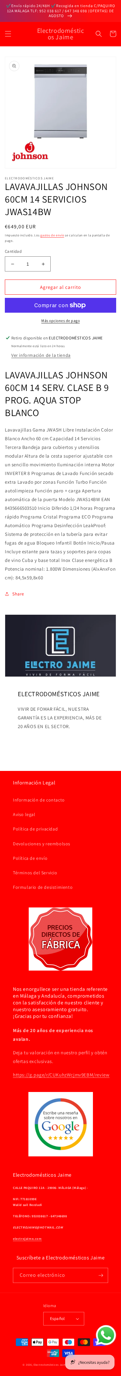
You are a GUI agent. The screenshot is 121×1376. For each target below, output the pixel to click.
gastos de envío (52, 235)
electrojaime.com (27, 1239)
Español (57, 1318)
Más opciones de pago (60, 320)
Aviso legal (24, 814)
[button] (8, 34)
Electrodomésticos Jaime (50, 1364)
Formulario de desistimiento (43, 887)
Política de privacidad (35, 829)
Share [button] (18, 594)
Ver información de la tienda (41, 355)
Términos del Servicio (35, 873)
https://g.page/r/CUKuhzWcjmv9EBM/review (61, 1075)
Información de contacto (39, 800)
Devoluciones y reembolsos (41, 844)
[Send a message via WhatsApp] (106, 1335)
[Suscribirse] (101, 1275)
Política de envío (30, 858)
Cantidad (13, 251)
